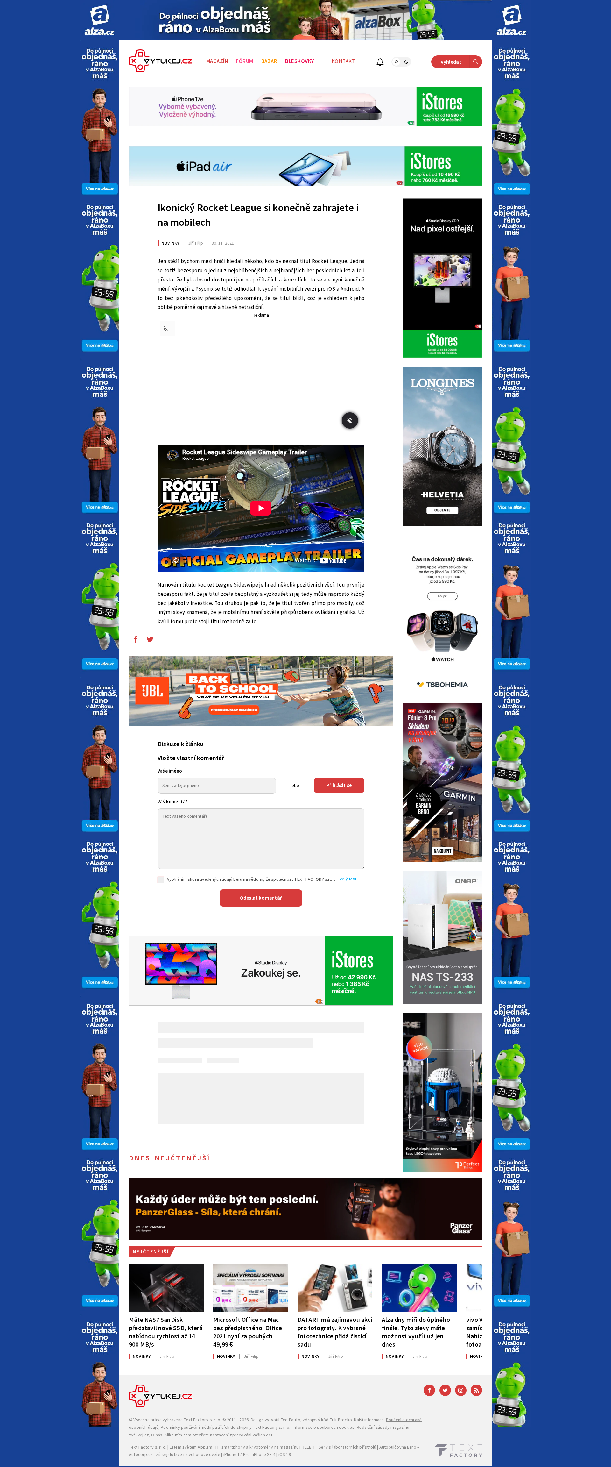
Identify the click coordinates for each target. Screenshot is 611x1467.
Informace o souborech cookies (324, 1427)
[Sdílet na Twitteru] (150, 641)
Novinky (170, 243)
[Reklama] (99, 20)
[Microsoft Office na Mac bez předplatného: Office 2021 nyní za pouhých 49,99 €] (250, 1288)
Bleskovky (299, 61)
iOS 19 (284, 1454)
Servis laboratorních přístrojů (347, 1447)
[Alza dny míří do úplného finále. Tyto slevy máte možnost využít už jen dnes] (419, 1288)
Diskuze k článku (181, 744)
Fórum (244, 61)
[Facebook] (429, 1390)
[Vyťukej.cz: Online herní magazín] (161, 61)
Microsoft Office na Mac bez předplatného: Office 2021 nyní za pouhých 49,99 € (247, 1332)
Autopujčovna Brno (397, 1447)
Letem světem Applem (191, 1447)
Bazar (269, 61)
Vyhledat (451, 62)
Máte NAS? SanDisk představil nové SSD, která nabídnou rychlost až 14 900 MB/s (165, 1332)
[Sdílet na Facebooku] (135, 641)
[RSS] (476, 1390)
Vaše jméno (170, 771)
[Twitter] (445, 1390)
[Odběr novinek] (380, 62)
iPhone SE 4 (264, 1454)
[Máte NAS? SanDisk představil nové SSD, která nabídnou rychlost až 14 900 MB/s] (166, 1288)
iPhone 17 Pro (236, 1454)
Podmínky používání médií (186, 1427)
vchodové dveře (204, 1454)
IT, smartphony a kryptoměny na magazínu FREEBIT (265, 1447)
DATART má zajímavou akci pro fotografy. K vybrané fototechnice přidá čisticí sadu (335, 1332)
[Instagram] (461, 1390)
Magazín (217, 61)
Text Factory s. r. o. (202, 1420)
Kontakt (343, 61)
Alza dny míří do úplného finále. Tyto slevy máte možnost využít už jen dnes (416, 1332)
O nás (156, 1435)
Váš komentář (172, 802)
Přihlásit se (339, 785)
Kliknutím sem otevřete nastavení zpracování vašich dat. (219, 1435)
